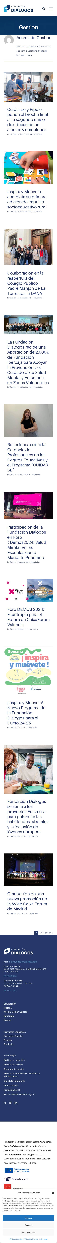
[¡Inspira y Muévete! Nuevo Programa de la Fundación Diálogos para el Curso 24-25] (28, 670)
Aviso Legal (43, 1239)
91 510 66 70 (10, 976)
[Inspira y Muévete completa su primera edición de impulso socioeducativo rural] (28, 167)
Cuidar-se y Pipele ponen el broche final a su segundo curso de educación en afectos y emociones (27, 119)
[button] (53, 1192)
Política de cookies (16, 1239)
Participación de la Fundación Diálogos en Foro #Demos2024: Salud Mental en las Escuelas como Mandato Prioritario (26, 542)
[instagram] (10, 1103)
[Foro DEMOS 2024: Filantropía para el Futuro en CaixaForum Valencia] (28, 590)
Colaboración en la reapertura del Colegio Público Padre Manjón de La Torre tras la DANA (26, 283)
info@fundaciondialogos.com (23, 962)
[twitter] (5, 1103)
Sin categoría (28, 783)
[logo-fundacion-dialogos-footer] (18, 948)
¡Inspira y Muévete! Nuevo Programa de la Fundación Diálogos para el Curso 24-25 (26, 712)
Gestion (13, 134)
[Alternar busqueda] (43, 8)
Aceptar (28, 1218)
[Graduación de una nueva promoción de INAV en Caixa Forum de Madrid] (28, 869)
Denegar (28, 1225)
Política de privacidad (31, 1239)
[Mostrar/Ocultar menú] (51, 9)
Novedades (28, 99)
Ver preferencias (28, 1232)
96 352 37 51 (10, 990)
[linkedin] (16, 1103)
